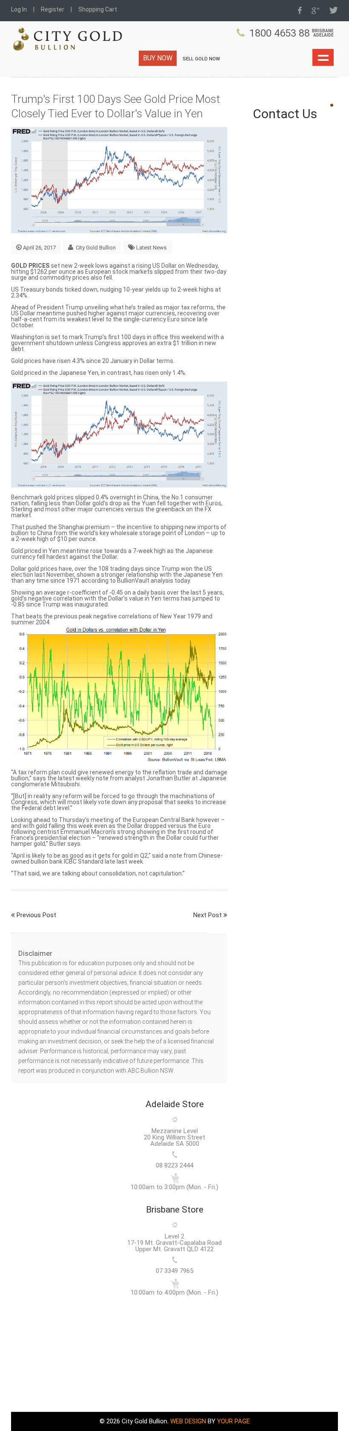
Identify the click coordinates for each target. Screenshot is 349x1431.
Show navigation (323, 57)
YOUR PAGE (233, 1421)
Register (52, 9)
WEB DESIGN (188, 1421)
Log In (19, 9)
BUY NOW (157, 58)
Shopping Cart (97, 9)
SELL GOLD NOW (201, 59)
